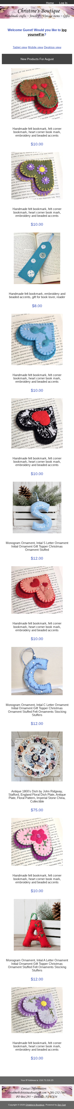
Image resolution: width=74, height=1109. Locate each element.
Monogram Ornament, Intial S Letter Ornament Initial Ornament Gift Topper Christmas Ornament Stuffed (37, 546)
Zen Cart (62, 1105)
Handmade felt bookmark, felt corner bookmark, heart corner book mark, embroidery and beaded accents (37, 132)
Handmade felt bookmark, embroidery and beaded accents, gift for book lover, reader (37, 295)
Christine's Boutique (34, 1105)
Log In (63, 3)
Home (50, 3)
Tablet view (20, 47)
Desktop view (52, 47)
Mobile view (35, 47)
